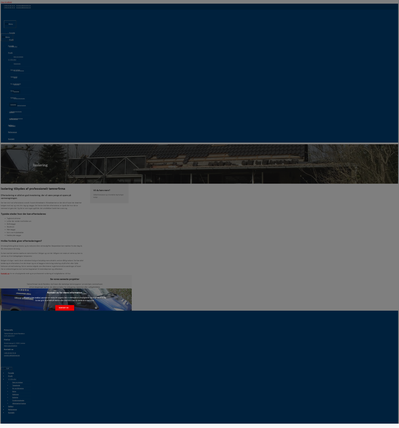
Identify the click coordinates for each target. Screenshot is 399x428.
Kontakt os (63, 308)
